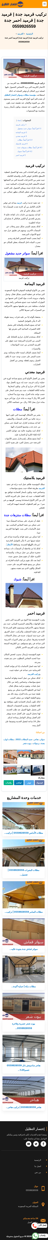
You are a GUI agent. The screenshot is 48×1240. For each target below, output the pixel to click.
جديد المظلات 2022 (24, 739)
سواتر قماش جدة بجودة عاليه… (23, 949)
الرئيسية (29, 34)
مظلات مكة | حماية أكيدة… (23, 986)
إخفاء (19, 120)
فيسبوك (39, 783)
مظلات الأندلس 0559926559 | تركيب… (23, 832)
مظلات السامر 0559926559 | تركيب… (24, 911)
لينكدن (18, 783)
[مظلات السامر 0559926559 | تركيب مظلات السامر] (23, 894)
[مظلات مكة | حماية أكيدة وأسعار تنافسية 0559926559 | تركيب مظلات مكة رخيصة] (23, 969)
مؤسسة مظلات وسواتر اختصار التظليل (20, 95)
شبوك (17, 579)
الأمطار (10, 544)
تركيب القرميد (33, 674)
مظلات (17, 409)
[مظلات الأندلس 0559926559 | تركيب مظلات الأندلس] (23, 815)
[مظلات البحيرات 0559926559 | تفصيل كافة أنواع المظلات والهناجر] (23, 853)
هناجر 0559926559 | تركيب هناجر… (23, 1107)
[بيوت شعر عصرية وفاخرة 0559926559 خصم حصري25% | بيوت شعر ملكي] (23, 1006)
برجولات (36, 743)
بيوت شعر (27, 743)
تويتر (28, 783)
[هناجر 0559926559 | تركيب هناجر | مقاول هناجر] (23, 1090)
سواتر (42, 739)
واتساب (8, 783)
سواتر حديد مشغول (17, 253)
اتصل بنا (37, 1166)
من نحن (38, 1172)
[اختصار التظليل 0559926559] (12, 4)
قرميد (19, 203)
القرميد (20, 34)
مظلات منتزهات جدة (17, 515)
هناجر (36, 739)
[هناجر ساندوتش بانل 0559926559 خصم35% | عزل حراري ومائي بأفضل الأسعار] (23, 1048)
